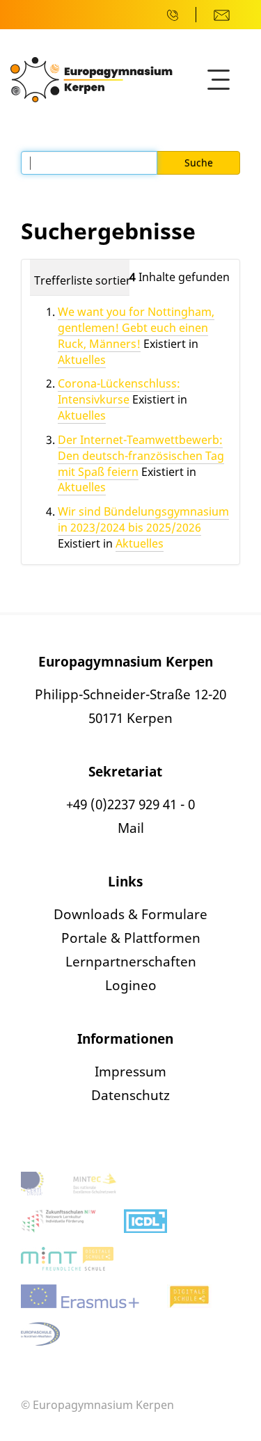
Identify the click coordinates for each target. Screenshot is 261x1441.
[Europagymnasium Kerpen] (91, 78)
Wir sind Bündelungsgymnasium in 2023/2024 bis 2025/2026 (143, 519)
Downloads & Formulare (130, 914)
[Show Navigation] (218, 80)
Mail (131, 828)
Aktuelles (82, 359)
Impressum (130, 1071)
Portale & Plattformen (130, 938)
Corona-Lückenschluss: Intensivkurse (119, 391)
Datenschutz (130, 1095)
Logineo (131, 985)
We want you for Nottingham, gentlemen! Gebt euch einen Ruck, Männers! (136, 327)
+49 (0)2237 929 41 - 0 (130, 804)
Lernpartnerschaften (130, 962)
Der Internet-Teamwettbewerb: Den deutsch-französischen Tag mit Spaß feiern (141, 455)
